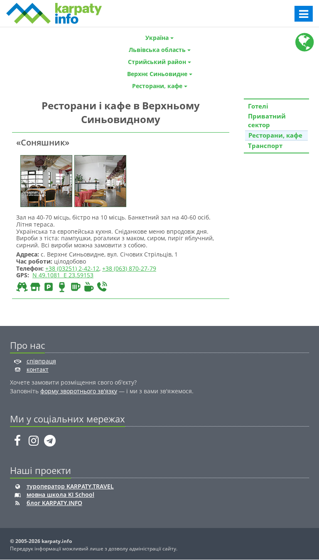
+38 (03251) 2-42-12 (72, 268)
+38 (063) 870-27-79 (129, 268)
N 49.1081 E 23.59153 (62, 275)
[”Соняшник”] (45, 180)
